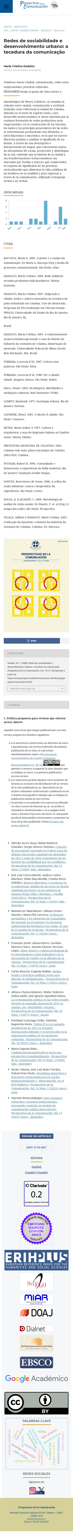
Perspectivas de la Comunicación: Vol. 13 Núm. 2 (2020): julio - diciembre (36, 867)
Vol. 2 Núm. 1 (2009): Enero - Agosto (27, 30)
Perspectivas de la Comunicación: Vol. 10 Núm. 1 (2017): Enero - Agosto (36, 1012)
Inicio (8, 26)
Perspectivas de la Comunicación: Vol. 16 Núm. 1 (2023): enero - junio (39, 1088)
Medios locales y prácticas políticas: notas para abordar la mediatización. (36, 975)
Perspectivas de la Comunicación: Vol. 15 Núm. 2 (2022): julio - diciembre (38, 901)
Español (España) (36, 1172)
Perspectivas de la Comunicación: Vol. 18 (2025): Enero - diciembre (39, 1041)
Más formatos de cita (22, 688)
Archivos (20, 26)
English (36, 1167)
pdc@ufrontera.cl (36, 1518)
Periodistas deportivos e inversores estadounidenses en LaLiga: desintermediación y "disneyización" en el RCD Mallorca (39, 1078)
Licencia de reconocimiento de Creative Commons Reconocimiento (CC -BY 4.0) (34, 759)
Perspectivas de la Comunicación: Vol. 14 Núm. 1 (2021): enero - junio (40, 982)
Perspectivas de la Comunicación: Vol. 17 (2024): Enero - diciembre (39, 933)
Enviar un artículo (36, 1136)
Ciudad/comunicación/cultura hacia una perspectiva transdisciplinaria (36, 1054)
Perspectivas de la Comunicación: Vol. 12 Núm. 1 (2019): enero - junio (38, 963)
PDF (33, 640)
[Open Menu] (6, 6)
